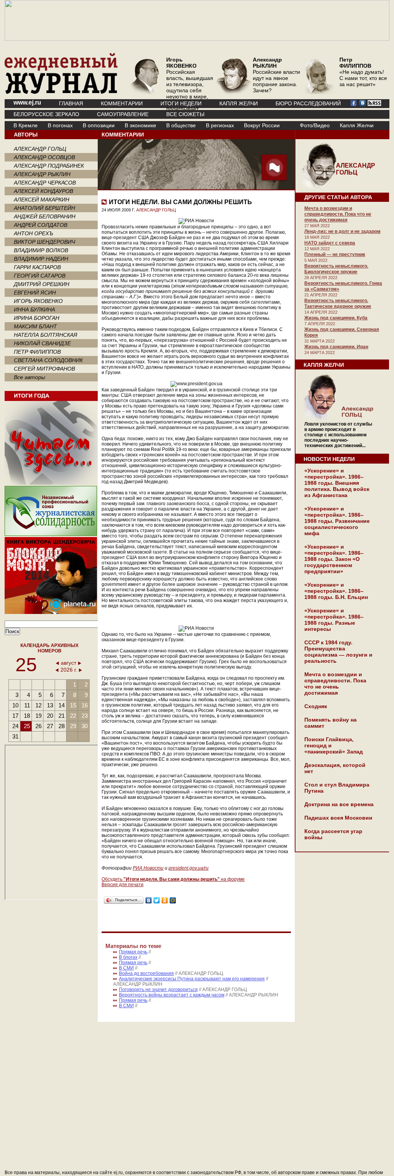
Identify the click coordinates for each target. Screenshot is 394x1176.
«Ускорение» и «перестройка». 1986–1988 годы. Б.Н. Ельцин (336, 591)
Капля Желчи (357, 125)
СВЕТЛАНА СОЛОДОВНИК (48, 360)
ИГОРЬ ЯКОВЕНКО (38, 301)
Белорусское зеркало (46, 114)
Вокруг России (262, 125)
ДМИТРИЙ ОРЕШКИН (41, 284)
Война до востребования (146, 973)
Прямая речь (133, 952)
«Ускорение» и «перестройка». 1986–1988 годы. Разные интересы (334, 619)
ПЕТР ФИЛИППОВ (37, 352)
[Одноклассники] (165, 900)
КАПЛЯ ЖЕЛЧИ (238, 103)
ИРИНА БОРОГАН (36, 318)
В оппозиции (99, 125)
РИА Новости (148, 868)
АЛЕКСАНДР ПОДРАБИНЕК (49, 166)
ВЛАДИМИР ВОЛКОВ (41, 250)
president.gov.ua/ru (189, 868)
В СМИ (126, 968)
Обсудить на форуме (173, 879)
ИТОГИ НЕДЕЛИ (181, 103)
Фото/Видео (315, 125)
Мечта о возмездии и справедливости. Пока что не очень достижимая (337, 214)
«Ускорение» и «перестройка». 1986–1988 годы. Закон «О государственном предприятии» (334, 559)
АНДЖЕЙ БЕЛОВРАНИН (44, 216)
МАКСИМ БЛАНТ (35, 326)
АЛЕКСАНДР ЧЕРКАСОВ (45, 183)
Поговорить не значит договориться (158, 989)
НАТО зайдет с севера (329, 243)
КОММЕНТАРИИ (122, 103)
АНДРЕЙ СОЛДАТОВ (40, 225)
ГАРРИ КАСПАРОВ (37, 267)
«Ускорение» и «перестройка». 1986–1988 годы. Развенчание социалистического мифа (337, 521)
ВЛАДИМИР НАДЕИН (41, 259)
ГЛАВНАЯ (71, 103)
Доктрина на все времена (339, 804)
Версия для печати (123, 884)
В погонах (60, 125)
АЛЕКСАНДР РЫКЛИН (42, 174)
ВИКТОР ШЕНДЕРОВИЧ (44, 242)
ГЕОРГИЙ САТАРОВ (39, 276)
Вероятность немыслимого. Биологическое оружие (336, 268)
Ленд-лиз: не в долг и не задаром (342, 231)
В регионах (220, 125)
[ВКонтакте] (149, 900)
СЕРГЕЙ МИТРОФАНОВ (44, 369)
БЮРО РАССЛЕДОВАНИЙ (308, 103)
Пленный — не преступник (334, 254)
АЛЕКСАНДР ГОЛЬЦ (40, 149)
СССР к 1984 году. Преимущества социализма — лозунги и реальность (338, 651)
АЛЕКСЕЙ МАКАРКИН (41, 199)
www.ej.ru (27, 102)
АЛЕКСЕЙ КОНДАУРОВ (43, 191)
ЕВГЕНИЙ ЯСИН (35, 292)
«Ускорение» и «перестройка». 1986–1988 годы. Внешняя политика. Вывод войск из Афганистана (336, 482)
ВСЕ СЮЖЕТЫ (185, 114)
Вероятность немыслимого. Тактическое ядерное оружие (337, 303)
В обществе (181, 125)
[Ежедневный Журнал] (61, 92)
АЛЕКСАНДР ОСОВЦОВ (44, 157)
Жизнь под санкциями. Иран (336, 346)
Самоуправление (123, 114)
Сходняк (315, 706)
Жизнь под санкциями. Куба (335, 318)
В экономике (140, 125)
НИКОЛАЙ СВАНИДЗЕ (42, 343)
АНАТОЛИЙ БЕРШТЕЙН (44, 208)
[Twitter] (157, 900)
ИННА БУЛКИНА (34, 309)
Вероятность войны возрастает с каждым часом (171, 995)
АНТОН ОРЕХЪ (33, 233)
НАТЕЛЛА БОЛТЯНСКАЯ (45, 335)
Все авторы (29, 377)
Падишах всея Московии (338, 818)
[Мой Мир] (173, 900)
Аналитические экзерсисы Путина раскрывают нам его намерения (192, 978)
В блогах (128, 957)
